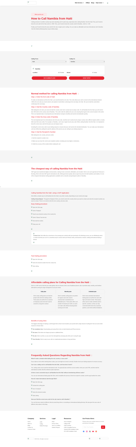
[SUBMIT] (103, 427)
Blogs (92, 2)
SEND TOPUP (86, 78)
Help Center (99, 2)
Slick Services (78, 2)
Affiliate (88, 2)
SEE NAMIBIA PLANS (49, 78)
